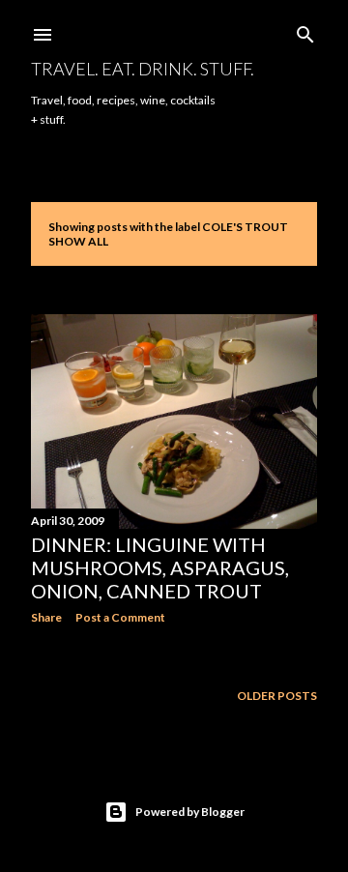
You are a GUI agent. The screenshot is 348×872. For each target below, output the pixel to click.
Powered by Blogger (190, 811)
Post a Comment (120, 617)
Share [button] (46, 617)
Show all (78, 241)
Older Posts (277, 695)
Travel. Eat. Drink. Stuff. (142, 68)
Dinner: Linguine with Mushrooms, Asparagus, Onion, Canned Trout (160, 567)
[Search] (305, 30)
